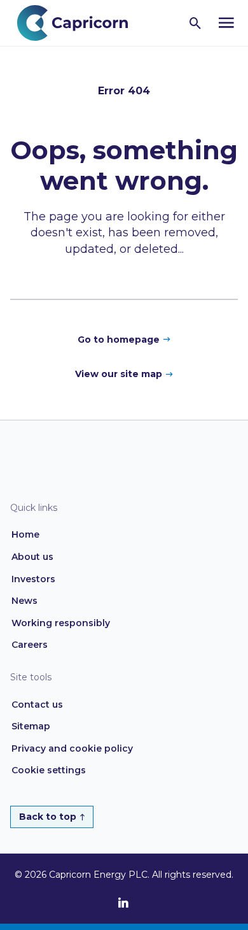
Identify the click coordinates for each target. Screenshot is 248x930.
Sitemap (30, 726)
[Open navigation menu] (226, 23)
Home (25, 534)
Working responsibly (60, 623)
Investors (33, 579)
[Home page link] (79, 22)
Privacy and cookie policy (72, 748)
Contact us (37, 704)
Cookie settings (48, 770)
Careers (29, 644)
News (24, 600)
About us (32, 556)
